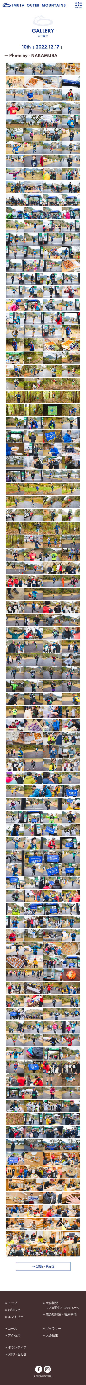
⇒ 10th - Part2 (43, 1266)
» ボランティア (16, 1347)
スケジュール (71, 1307)
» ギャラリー (52, 1328)
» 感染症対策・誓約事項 (60, 1314)
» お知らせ (12, 1310)
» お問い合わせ (16, 1354)
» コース (11, 1328)
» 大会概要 (50, 1303)
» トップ (11, 1303)
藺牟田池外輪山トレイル (34, 4)
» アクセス (12, 1335)
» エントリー (14, 1317)
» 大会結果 (50, 1335)
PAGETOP (43, 1288)
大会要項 (54, 1307)
